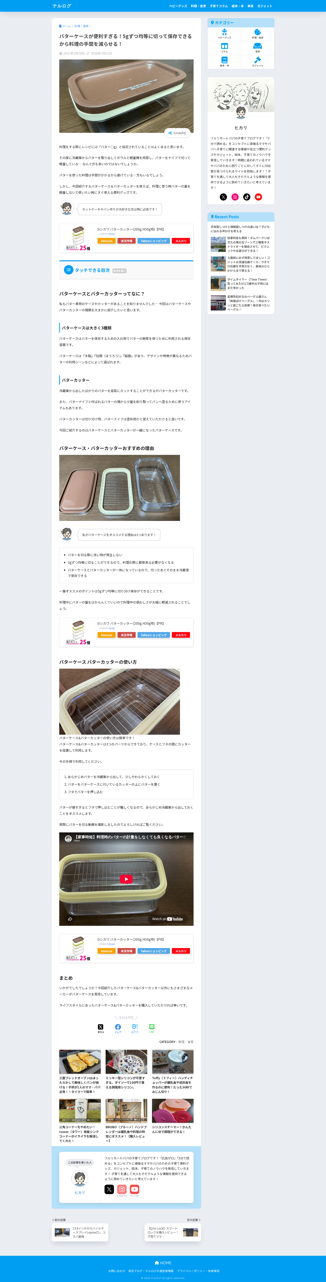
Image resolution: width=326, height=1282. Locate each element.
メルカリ (181, 241)
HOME (165, 1262)
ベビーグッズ (178, 6)
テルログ (62, 5)
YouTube (134, 1195)
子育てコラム (219, 6)
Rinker (112, 233)
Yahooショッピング (154, 241)
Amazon (106, 241)
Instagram (122, 1195)
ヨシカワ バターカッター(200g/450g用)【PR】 (131, 229)
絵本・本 (238, 6)
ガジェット (264, 6)
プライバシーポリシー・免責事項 (198, 1271)
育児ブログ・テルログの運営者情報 (151, 1271)
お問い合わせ (116, 1271)
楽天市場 (126, 241)
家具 (251, 6)
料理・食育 (198, 6)
